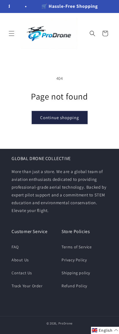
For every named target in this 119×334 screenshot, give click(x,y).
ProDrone (65, 323)
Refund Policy (74, 285)
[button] (11, 33)
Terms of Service (77, 246)
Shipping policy (76, 272)
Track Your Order (27, 285)
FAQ (15, 246)
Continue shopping (59, 117)
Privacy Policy (74, 259)
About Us (20, 259)
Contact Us (22, 272)
